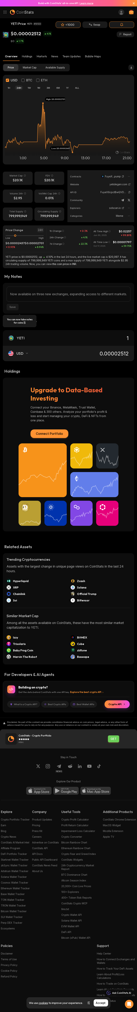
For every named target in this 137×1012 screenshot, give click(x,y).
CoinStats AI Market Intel (15, 842)
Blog (3, 830)
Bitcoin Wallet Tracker (14, 911)
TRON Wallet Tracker (13, 905)
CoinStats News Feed (44, 865)
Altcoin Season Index (73, 880)
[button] (122, 176)
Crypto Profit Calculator (75, 819)
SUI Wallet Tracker (12, 916)
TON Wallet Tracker (12, 899)
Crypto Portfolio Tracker (15, 819)
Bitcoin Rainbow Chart (74, 842)
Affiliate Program (10, 848)
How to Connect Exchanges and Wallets (116, 961)
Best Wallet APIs (85, 704)
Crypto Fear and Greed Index (78, 853)
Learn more (86, 3)
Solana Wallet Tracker (14, 876)
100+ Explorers (70, 891)
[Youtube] (89, 768)
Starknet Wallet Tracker (15, 859)
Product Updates (42, 819)
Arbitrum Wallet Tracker (14, 871)
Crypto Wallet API (71, 914)
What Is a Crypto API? (25, 704)
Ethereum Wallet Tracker (15, 888)
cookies (43, 1003)
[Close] (132, 3)
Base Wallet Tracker (13, 894)
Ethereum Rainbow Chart (75, 848)
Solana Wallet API (71, 920)
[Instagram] (48, 768)
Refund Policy (9, 976)
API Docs (37, 853)
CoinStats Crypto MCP (74, 903)
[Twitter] (128, 200)
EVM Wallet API (70, 926)
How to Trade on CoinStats (113, 983)
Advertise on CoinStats (45, 842)
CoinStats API (40, 848)
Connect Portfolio (49, 434)
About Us (37, 871)
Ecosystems (8, 928)
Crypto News (8, 836)
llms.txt (65, 909)
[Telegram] (122, 200)
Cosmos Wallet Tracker (14, 882)
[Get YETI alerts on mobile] (121, 24)
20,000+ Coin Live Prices (76, 886)
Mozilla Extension (113, 830)
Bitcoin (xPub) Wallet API (75, 937)
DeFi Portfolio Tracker (14, 853)
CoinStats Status (106, 1000)
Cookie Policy (9, 970)
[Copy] (122, 176)
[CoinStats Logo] (22, 12)
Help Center (104, 953)
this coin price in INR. (64, 263)
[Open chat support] (129, 1004)
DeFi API (66, 932)
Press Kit (37, 830)
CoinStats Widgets (72, 859)
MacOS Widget (112, 825)
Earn (3, 825)
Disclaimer (7, 953)
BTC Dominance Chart (74, 874)
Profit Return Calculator (74, 825)
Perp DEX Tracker (11, 922)
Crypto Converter (71, 836)
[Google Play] (66, 791)
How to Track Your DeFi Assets (115, 968)
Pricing (36, 825)
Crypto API (114, 704)
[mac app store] (95, 791)
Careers (37, 836)
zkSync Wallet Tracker (14, 865)
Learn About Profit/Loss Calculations (110, 976)
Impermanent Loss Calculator (78, 830)
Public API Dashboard (44, 859)
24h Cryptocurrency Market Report (77, 867)
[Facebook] (99, 768)
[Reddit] (70, 768)
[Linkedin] (80, 768)
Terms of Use (9, 959)
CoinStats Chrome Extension (119, 819)
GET (113, 739)
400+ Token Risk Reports (76, 897)
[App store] (39, 791)
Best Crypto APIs (57, 704)
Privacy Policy (9, 964)
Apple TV (108, 836)
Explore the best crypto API (85, 692)
